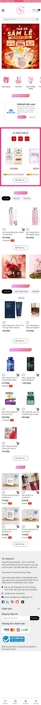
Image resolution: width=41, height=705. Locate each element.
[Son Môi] (18, 79)
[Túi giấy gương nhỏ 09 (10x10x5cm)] (30, 516)
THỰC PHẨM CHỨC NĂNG (20, 350)
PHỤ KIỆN (20, 467)
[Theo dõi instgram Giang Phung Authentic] (12, 601)
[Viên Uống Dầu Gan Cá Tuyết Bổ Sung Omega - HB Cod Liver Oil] (30, 398)
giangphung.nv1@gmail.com (21, 597)
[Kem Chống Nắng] (30, 79)
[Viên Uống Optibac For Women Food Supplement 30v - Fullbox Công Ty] (10, 398)
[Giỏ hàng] (37, 10)
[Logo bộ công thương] (13, 639)
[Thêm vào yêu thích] (4, 229)
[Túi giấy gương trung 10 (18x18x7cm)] (10, 481)
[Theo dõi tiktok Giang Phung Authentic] (22, 601)
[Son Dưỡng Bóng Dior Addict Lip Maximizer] (13, 216)
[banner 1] (14, 267)
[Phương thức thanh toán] (16, 630)
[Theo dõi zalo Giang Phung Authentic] (7, 601)
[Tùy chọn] (23, 229)
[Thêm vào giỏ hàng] (17, 375)
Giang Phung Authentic (27, 647)
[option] (20, 46)
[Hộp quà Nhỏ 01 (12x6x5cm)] (30, 481)
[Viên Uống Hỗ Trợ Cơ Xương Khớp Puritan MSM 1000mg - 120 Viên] (10, 364)
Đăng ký (34, 618)
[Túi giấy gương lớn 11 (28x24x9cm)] (10, 516)
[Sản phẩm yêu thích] (34, 10)
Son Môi (18, 87)
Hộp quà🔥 (6, 87)
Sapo (14, 649)
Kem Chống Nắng (30, 87)
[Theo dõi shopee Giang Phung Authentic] (17, 601)
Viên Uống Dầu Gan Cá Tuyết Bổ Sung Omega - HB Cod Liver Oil (30, 414)
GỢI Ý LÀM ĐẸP (20, 193)
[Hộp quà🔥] (6, 79)
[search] (37, 19)
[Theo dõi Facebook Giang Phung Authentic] (3, 601)
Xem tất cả (19, 180)
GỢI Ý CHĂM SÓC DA (20, 286)
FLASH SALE (20, 132)
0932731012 (20, 593)
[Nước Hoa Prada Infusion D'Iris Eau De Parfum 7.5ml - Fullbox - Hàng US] (14, 156)
